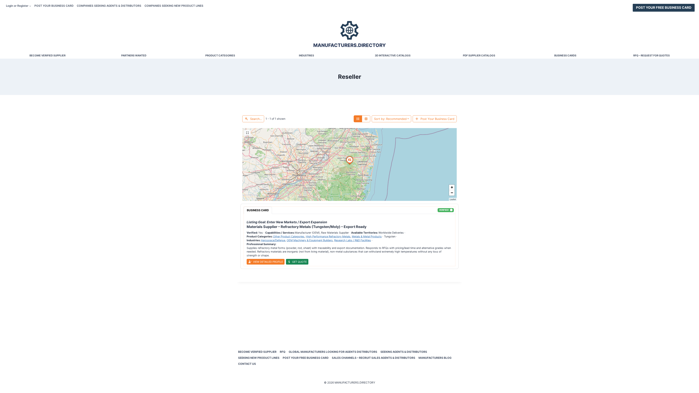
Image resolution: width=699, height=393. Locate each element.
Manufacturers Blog (434, 358)
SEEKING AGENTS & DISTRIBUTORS (403, 352)
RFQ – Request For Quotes (651, 55)
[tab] (258, 210)
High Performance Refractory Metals (328, 236)
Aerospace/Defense (273, 240)
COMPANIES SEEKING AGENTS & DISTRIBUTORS (109, 5)
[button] (452, 187)
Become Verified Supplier (47, 55)
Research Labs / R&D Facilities (352, 240)
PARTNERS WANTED (133, 55)
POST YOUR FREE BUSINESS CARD (663, 7)
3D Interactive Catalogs (392, 55)
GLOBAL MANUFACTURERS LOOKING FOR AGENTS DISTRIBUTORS (333, 352)
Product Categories (220, 55)
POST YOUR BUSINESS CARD (54, 5)
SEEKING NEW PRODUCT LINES (258, 358)
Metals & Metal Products (367, 236)
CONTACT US (247, 364)
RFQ (282, 352)
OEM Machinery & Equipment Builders (310, 240)
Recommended (390, 119)
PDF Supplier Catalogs (479, 55)
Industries (306, 55)
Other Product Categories (288, 236)
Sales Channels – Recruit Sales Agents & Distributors (373, 358)
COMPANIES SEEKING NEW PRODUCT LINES (174, 5)
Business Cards (565, 55)
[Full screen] (247, 133)
